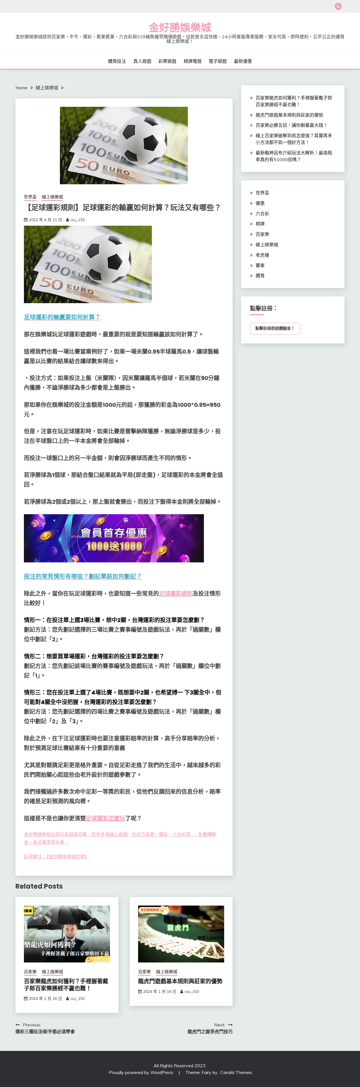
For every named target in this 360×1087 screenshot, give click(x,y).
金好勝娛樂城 (180, 27)
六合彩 (262, 213)
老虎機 (262, 255)
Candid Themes (236, 1072)
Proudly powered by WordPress (141, 1072)
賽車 (260, 265)
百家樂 (30, 971)
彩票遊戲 (167, 61)
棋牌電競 (193, 61)
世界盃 (30, 196)
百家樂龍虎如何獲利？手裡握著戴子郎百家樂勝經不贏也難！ (66, 984)
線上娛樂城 (52, 196)
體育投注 (117, 61)
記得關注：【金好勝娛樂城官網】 (56, 856)
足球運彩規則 (176, 594)
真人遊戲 (142, 61)
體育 (260, 275)
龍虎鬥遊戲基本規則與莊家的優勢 (180, 981)
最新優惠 (243, 61)
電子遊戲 (218, 61)
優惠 (260, 203)
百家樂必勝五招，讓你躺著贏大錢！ (292, 125)
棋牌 (260, 224)
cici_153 (77, 219)
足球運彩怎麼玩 (105, 818)
